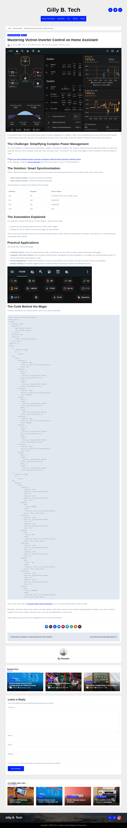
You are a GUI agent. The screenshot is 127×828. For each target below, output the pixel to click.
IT (11, 796)
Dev (68, 18)
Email (10, 745)
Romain (15, 45)
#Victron (67, 45)
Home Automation (48, 18)
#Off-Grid (61, 45)
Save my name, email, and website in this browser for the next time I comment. (35, 763)
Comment (11, 707)
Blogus (73, 825)
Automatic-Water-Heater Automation (39, 604)
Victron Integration (34, 162)
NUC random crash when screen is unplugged (105, 801)
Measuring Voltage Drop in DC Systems (101, 685)
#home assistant (53, 45)
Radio (83, 18)
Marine (75, 18)
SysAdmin (61, 18)
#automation (37, 45)
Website (10, 754)
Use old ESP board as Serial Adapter (18, 801)
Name (10, 735)
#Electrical (44, 45)
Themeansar (82, 825)
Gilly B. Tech (63, 10)
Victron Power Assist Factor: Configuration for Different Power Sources (22, 685)
